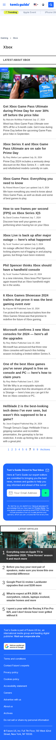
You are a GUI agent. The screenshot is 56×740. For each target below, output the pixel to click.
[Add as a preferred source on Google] (15, 646)
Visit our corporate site (27, 636)
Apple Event (29, 12)
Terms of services (38, 506)
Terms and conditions (15, 658)
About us (8, 706)
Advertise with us (12, 699)
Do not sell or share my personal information (26, 720)
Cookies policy (11, 679)
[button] (51, 4)
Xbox (15, 38)
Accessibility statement (15, 686)
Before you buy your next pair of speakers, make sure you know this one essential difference (30, 570)
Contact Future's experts (16, 665)
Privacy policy (11, 672)
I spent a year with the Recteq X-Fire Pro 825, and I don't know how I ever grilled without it (30, 612)
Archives (45, 449)
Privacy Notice (40, 508)
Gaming (4, 38)
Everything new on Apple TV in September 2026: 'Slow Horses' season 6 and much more (30, 555)
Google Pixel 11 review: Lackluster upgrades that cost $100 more (27, 584)
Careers (8, 692)
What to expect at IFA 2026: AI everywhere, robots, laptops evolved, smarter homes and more (28, 597)
